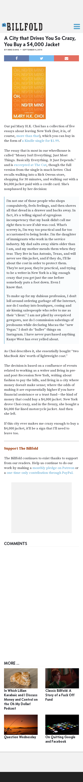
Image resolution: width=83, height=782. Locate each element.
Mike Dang (13, 49)
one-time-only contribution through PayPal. (40, 473)
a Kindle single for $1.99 (40, 141)
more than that (27, 136)
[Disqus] (41, 599)
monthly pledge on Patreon (53, 468)
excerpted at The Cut (30, 165)
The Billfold (22, 27)
